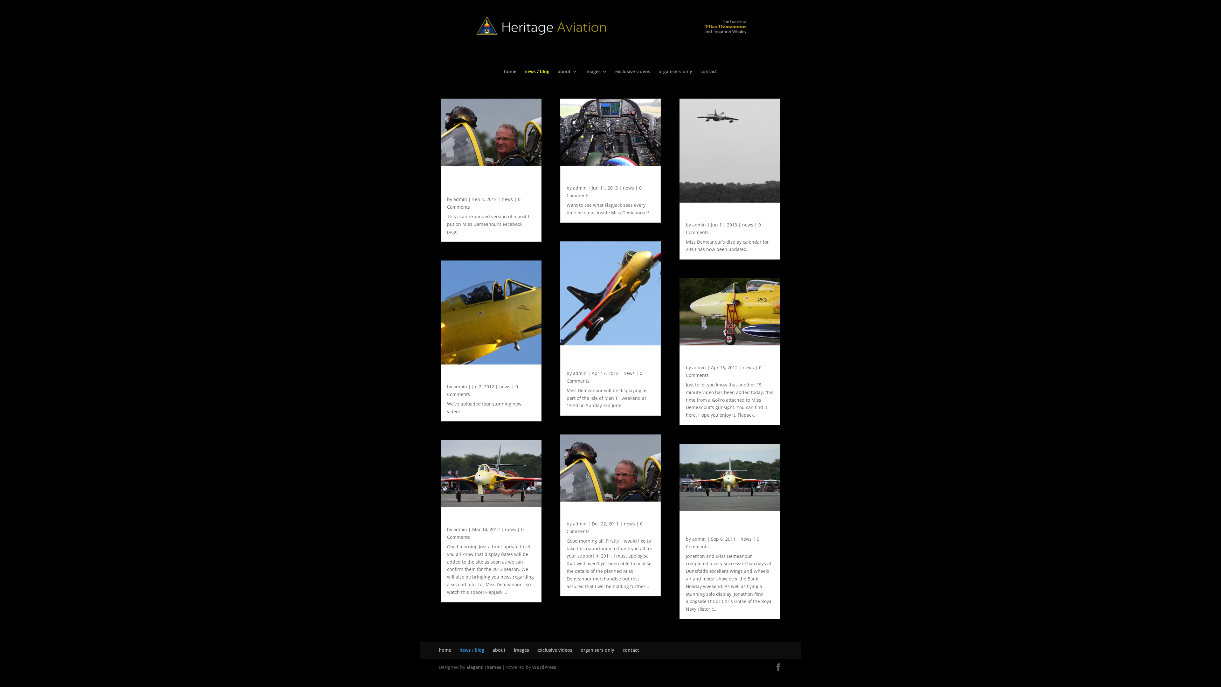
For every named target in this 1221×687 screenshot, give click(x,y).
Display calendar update (718, 215)
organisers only (675, 71)
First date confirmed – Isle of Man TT (605, 360)
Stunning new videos (475, 377)
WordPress (544, 667)
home (510, 71)
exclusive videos (632, 71)
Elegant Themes (483, 667)
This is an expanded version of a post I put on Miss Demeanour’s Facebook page (490, 183)
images (593, 71)
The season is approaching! (484, 520)
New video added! (710, 358)
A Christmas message (595, 514)
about (564, 71)
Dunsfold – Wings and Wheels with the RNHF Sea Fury (726, 526)
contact (708, 71)
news (507, 199)
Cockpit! (577, 178)
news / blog (537, 71)
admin (460, 199)
